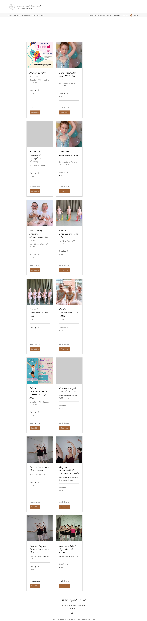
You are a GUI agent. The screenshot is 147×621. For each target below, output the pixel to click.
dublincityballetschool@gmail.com (100, 15)
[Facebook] (127, 15)
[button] (35, 112)
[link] (40, 74)
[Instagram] (124, 15)
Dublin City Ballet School (29, 5)
